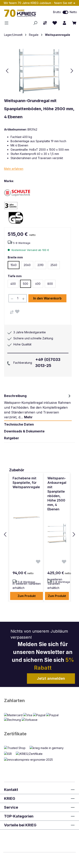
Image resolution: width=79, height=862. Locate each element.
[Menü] (7, 23)
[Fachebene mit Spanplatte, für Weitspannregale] (27, 517)
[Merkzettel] (55, 23)
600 (38, 283)
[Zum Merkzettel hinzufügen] (17, 312)
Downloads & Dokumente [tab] (24, 431)
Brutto (57, 12)
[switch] (65, 12)
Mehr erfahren (13, 168)
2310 (40, 265)
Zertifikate (15, 733)
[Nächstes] (72, 70)
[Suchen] (35, 23)
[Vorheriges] (7, 70)
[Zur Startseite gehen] (23, 13)
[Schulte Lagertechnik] (18, 192)
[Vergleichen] (12, 312)
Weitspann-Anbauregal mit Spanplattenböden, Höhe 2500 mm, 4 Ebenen (56, 493)
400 (13, 283)
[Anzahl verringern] (12, 298)
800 (50, 283)
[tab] (38, 406)
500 (25, 283)
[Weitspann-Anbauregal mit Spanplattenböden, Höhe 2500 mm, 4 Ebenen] (56, 533)
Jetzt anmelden (51, 678)
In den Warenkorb (47, 298)
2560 (53, 265)
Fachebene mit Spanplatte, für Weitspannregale (26, 482)
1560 (14, 265)
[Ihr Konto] (64, 23)
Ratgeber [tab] (11, 438)
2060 (27, 265)
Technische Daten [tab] (19, 424)
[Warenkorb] (74, 23)
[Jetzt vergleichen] (45, 23)
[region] (39, 534)
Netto (73, 12)
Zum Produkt (27, 596)
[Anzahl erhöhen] (23, 298)
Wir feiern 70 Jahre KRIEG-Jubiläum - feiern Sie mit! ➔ (39, 3)
